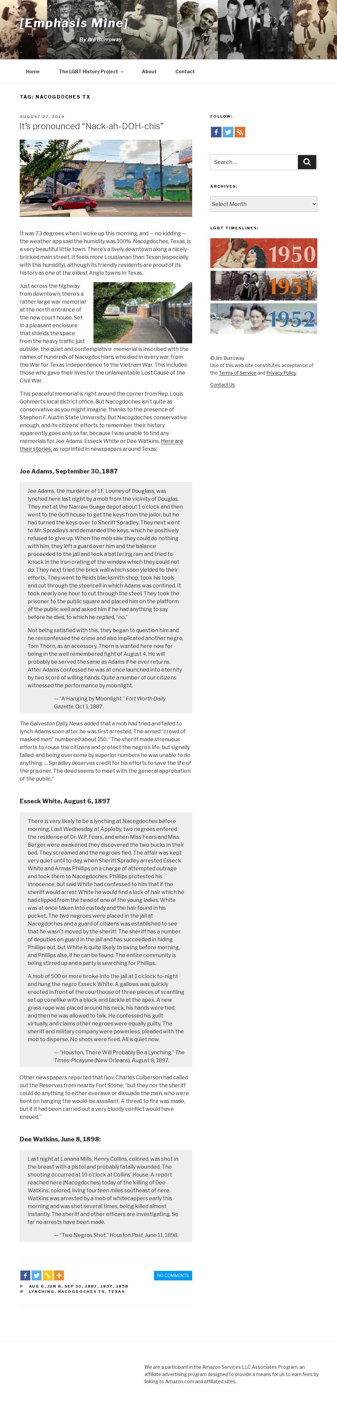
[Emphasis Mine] (74, 23)
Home (33, 71)
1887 (91, 1286)
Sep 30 (73, 1286)
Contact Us (222, 384)
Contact (185, 71)
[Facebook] (25, 1275)
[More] (59, 1275)
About (149, 71)
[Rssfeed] (240, 132)
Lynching (42, 1291)
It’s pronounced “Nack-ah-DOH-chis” (91, 126)
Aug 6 (36, 1286)
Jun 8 (54, 1286)
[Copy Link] (48, 1275)
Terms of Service (237, 373)
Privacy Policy (281, 373)
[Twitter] (36, 1275)
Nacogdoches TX (81, 1291)
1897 (106, 1286)
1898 (122, 1286)
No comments (173, 1275)
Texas (116, 1291)
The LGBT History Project (88, 71)
